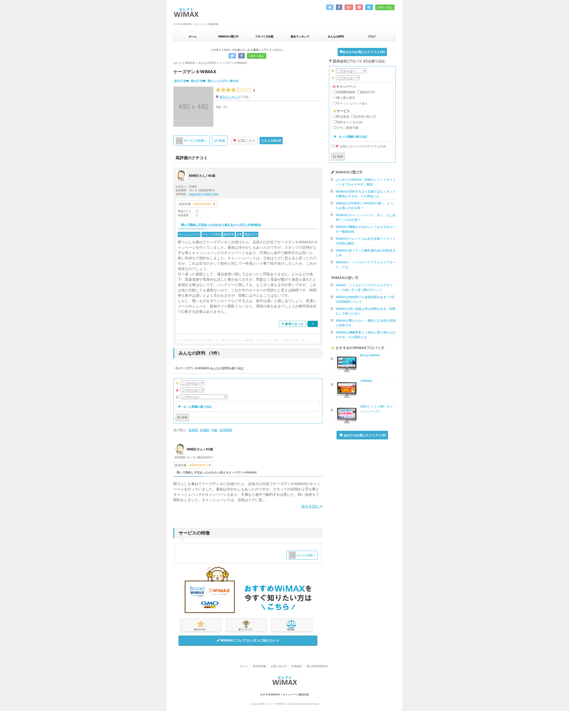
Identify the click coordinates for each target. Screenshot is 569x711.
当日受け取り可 (365, 116)
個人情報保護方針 (317, 666)
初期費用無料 (346, 92)
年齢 (214, 430)
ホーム (193, 36)
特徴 (235, 81)
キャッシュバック (189, 234)
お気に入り (245, 140)
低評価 (198, 81)
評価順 (204, 430)
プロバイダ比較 (264, 36)
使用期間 (226, 430)
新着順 (193, 430)
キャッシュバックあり (352, 103)
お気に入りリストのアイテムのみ (363, 146)
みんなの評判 (336, 36)
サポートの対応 (211, 234)
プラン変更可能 (348, 128)
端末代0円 (368, 92)
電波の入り (251, 234)
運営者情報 (259, 666)
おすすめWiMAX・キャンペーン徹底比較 (284, 694)
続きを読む (310, 506)
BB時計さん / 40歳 (202, 175)
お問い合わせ (279, 666)
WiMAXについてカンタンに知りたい (248, 640)
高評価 (181, 81)
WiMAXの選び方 (228, 36)
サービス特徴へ (195, 140)
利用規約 (296, 666)
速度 (239, 234)
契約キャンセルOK (350, 122)
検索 (183, 417)
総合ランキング (300, 36)
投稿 (221, 140)
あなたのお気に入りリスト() (364, 52)
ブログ (372, 36)
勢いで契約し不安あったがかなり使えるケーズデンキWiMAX (221, 224)
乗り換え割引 (346, 98)
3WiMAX (366, 381)
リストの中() (271, 140)
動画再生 (228, 234)
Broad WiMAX (370, 355)
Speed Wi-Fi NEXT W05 (203, 194)
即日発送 (343, 116)
